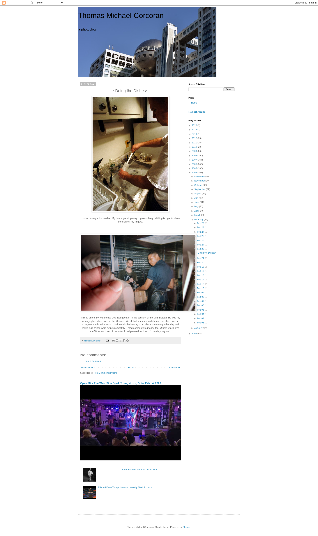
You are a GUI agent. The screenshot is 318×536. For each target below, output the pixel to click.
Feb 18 (201, 267)
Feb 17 (201, 271)
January (198, 328)
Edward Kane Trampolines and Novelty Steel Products (125, 487)
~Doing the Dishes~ (206, 253)
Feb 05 (201, 310)
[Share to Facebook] (124, 340)
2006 (194, 164)
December (199, 176)
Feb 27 (201, 232)
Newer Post (87, 367)
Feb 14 (201, 279)
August (198, 193)
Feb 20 (201, 262)
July (196, 198)
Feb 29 (201, 223)
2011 (194, 142)
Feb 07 (201, 301)
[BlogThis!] (117, 340)
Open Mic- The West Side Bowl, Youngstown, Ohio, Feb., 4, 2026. (121, 383)
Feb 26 (201, 236)
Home (131, 367)
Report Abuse (197, 111)
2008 (194, 155)
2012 (194, 138)
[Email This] (113, 340)
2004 (194, 172)
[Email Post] (107, 340)
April (196, 211)
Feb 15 (201, 275)
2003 (194, 333)
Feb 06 (201, 305)
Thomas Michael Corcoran (121, 15)
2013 (194, 134)
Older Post (174, 367)
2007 (194, 160)
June (197, 202)
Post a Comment (93, 361)
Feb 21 (201, 258)
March (197, 215)
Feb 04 (201, 314)
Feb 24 (201, 244)
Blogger (186, 527)
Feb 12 (201, 284)
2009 (194, 151)
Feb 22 (201, 249)
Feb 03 (201, 318)
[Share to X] (120, 340)
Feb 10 (201, 288)
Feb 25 (201, 240)
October (198, 185)
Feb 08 (201, 297)
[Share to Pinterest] (127, 340)
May (196, 206)
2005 (194, 168)
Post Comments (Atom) (105, 373)
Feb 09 (201, 292)
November (199, 180)
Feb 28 (201, 227)
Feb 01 (201, 322)
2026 (194, 125)
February (199, 219)
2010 (194, 147)
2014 (194, 129)
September (200, 189)
